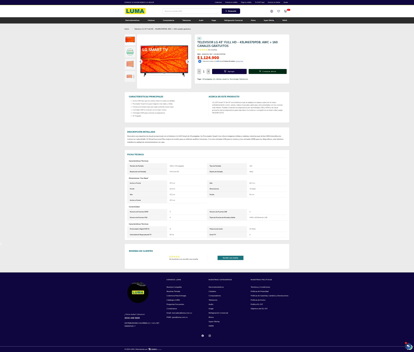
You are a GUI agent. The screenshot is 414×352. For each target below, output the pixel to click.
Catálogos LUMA (173, 300)
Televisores (243, 79)
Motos (211, 317)
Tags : (199, 79)
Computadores (215, 296)
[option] (164, 61)
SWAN (211, 326)
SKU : (199, 54)
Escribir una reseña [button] (230, 258)
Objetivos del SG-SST (259, 309)
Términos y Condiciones (260, 287)
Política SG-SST (257, 304)
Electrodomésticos (216, 287)
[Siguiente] (188, 61)
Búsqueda (232, 11)
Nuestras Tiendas (173, 291)
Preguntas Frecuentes (175, 304)
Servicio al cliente (274, 2)
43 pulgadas (207, 79)
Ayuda (286, 2)
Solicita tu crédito (231, 2)
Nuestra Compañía (174, 287)
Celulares (212, 291)
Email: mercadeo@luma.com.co (179, 313)
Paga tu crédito (246, 2)
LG (214, 79)
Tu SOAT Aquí (259, 2)
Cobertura (218, 2)
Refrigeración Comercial (218, 313)
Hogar (211, 309)
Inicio (127, 29)
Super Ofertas (214, 322)
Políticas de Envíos (258, 300)
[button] (285, 11)
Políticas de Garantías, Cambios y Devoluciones (269, 296)
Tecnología (234, 79)
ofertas (218, 79)
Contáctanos (172, 309)
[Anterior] (140, 61)
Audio (211, 304)
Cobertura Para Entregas (176, 296)
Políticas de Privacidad (260, 291)
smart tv (225, 79)
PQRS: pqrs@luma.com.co (177, 317)
